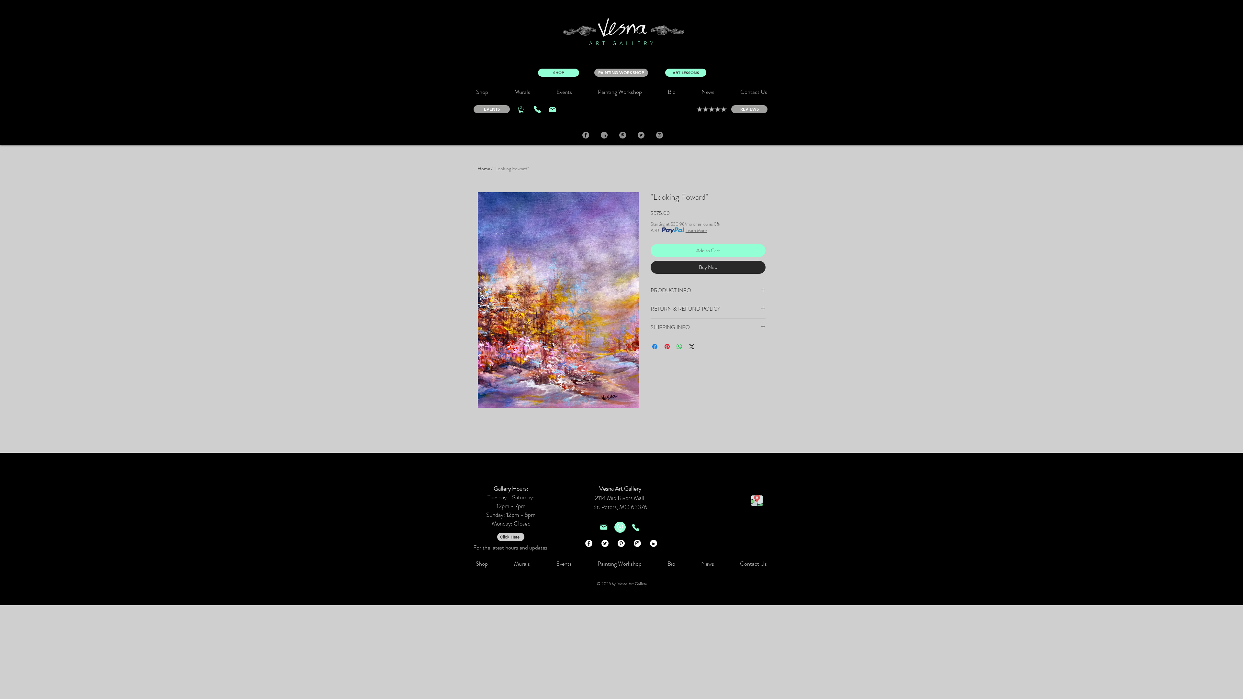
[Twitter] (641, 135)
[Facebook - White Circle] (588, 543)
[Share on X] (692, 346)
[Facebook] (585, 135)
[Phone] (537, 109)
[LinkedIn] (604, 135)
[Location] (620, 527)
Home (483, 168)
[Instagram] (659, 135)
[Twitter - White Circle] (605, 543)
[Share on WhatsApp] (679, 346)
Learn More (696, 230)
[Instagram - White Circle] (637, 543)
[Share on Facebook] (655, 346)
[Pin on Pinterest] (667, 346)
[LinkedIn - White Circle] (653, 543)
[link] (521, 109)
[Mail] (552, 109)
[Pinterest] (622, 135)
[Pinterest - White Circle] (621, 543)
